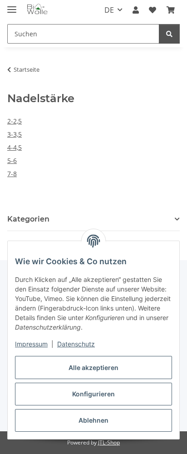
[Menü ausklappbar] (11, 5)
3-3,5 (14, 134)
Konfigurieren (93, 394)
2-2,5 (14, 121)
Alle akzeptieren (93, 367)
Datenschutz (76, 344)
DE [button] (109, 10)
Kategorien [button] (28, 219)
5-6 (12, 160)
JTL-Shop (109, 442)
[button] (136, 10)
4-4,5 (14, 147)
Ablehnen (93, 420)
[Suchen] (169, 34)
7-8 (12, 173)
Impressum (31, 344)
